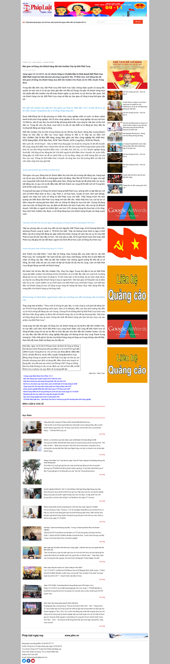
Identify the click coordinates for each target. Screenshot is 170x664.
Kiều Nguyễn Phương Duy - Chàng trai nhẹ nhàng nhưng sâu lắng (134, 134)
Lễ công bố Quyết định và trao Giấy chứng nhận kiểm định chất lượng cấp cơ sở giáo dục (134, 146)
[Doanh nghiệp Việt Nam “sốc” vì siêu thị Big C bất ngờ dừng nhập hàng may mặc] (32, 493)
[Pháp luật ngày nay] (37, 9)
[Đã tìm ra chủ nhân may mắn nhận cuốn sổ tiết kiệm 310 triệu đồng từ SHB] (32, 445)
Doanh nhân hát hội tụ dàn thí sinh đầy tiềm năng (134, 176)
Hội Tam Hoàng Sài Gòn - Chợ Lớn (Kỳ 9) (134, 155)
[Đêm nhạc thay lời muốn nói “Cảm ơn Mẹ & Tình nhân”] (32, 573)
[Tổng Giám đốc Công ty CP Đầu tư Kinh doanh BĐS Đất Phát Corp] (32, 427)
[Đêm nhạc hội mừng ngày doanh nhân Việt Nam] (32, 608)
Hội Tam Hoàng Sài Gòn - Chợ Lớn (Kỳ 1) (134, 166)
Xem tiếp (102, 434)
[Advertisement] (85, 42)
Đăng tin (138, 22)
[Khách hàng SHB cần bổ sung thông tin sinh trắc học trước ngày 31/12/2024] (32, 512)
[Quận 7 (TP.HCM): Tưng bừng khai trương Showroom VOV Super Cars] (32, 591)
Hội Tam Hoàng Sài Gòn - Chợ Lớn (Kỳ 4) (134, 93)
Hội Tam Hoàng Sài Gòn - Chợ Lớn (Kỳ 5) (134, 114)
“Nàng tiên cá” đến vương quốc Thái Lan (135, 186)
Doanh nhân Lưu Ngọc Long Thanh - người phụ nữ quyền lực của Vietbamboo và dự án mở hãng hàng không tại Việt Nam (135, 105)
